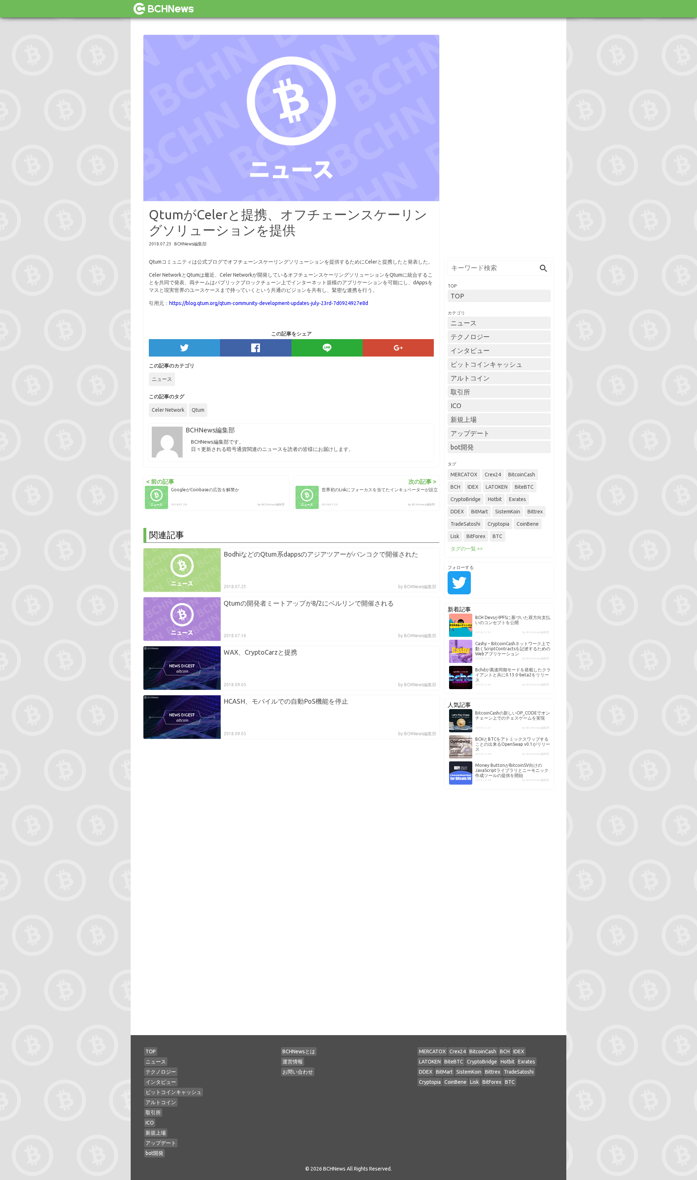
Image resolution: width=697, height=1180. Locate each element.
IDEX (473, 487)
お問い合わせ (297, 1072)
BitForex (475, 536)
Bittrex (535, 511)
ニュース (162, 379)
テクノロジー (470, 336)
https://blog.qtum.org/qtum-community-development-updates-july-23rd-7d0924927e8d (268, 303)
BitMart (479, 511)
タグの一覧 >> (467, 549)
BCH (455, 487)
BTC (497, 536)
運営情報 (292, 1062)
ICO (456, 405)
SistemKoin (507, 511)
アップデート (470, 433)
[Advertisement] (499, 144)
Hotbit (495, 499)
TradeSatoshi (465, 524)
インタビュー (470, 350)
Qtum (198, 410)
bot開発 (462, 447)
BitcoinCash (521, 474)
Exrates (517, 499)
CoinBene (528, 524)
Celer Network (168, 410)
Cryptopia (498, 524)
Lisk (455, 536)
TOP (457, 296)
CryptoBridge (466, 499)
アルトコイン (470, 378)
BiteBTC (524, 487)
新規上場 (464, 419)
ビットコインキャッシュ (486, 364)
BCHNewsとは (298, 1051)
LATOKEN (497, 487)
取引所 (460, 391)
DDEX (457, 511)
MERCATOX (464, 474)
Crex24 (493, 474)
